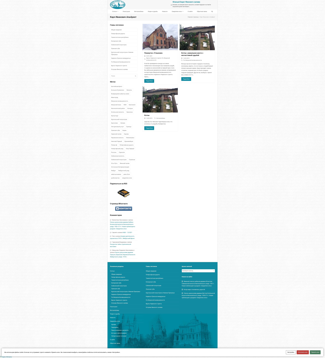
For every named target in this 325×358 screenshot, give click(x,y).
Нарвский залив (116, 134)
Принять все (315, 352)
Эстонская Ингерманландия (120, 167)
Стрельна (132, 159)
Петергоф (114, 145)
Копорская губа (116, 41)
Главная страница (193, 17)
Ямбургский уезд (123, 170)
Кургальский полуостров (119, 119)
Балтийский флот (116, 86)
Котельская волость (117, 112)
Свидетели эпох (115, 321)
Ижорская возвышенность (119, 101)
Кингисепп (132, 105)
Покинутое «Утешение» (153, 53)
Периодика (114, 327)
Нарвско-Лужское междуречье (121, 58)
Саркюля (122, 152)
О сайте (112, 339)
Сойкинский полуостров (118, 45)
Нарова (126, 134)
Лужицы (128, 126)
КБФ (125, 105)
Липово (122, 123)
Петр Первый (130, 148)
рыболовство (115, 178)
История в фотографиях (119, 333)
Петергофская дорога (118, 33)
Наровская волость (117, 137)
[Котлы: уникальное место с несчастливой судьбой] (197, 37)
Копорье (130, 108)
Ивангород (114, 97)
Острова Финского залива (119, 69)
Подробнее (149, 81)
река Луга (127, 174)
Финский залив (124, 163)
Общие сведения (116, 30)
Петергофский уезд (117, 148)
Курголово (114, 123)
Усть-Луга (114, 163)
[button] (212, 11)
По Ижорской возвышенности (192, 60)
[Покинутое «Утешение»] (160, 37)
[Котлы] (160, 99)
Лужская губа (115, 48)
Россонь (113, 152)
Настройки (290, 352)
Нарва (124, 130)
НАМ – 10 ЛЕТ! (127, 232)
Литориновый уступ (117, 126)
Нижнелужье (130, 137)
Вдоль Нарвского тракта (153, 58)
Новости (112, 317)
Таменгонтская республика (119, 37)
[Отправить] (135, 76)
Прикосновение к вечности (119, 330)
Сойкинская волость (117, 156)
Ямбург (113, 170)
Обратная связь (115, 343)
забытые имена (116, 174)
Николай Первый (116, 141)
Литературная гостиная (118, 336)
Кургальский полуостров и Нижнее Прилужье (122, 53)
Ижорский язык (116, 105)
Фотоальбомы (160, 118)
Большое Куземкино (117, 90)
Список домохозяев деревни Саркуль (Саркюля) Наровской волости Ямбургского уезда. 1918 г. (122, 255)
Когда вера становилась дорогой (194, 289)
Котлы (147, 115)
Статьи (112, 271)
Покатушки (113, 306)
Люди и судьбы (115, 314)
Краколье (130, 112)
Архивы (113, 324)
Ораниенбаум (128, 141)
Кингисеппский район (118, 108)
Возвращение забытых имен (120, 94)
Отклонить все (302, 352)
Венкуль (129, 90)
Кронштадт (114, 116)
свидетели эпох (127, 178)
